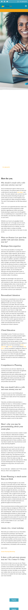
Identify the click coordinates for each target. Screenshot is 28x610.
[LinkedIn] (4, 1)
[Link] (6, 6)
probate (10, 346)
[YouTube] (7, 1)
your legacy (20, 192)
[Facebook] (1, 1)
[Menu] (26, 6)
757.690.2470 (23, 1)
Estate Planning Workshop (8, 551)
